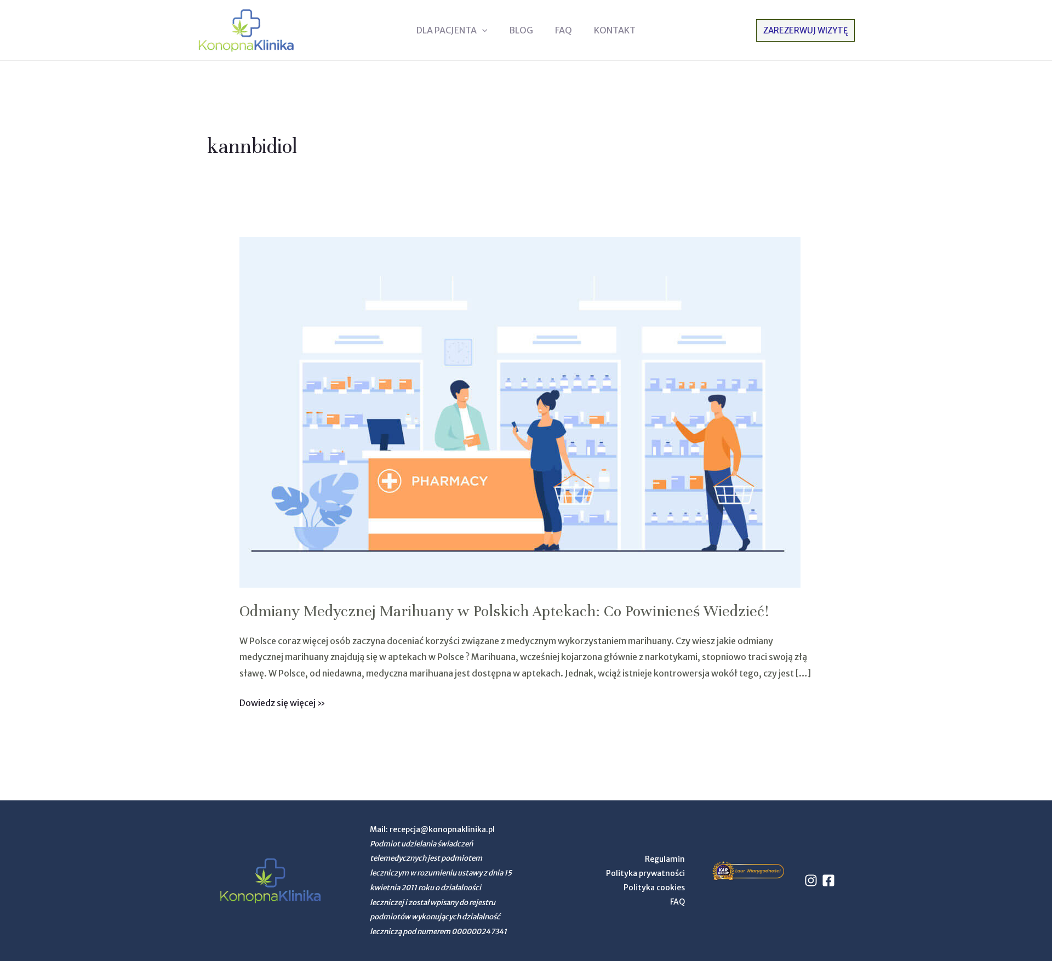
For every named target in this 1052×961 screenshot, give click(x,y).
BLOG (521, 30)
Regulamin (665, 859)
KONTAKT (615, 30)
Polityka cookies (654, 887)
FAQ (563, 30)
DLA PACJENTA (446, 30)
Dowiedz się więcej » (282, 701)
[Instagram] (811, 880)
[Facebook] (828, 880)
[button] (482, 30)
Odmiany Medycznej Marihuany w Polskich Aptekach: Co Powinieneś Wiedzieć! (504, 611)
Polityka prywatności (645, 873)
